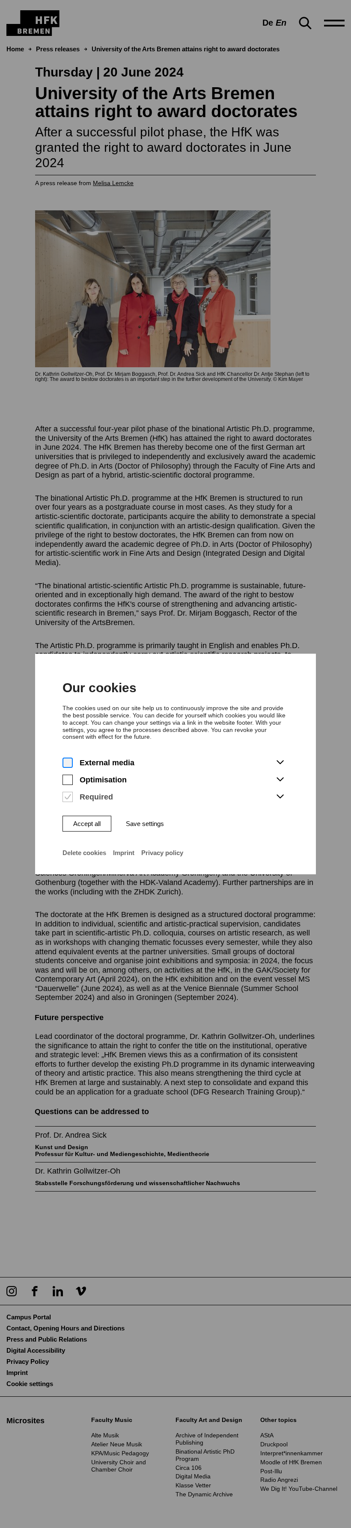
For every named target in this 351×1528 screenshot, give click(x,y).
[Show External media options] (280, 762)
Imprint (123, 852)
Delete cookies (84, 852)
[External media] (67, 763)
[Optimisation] (67, 780)
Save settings (145, 823)
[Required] (67, 797)
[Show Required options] (280, 796)
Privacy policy (162, 852)
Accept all (87, 823)
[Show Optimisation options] (280, 779)
